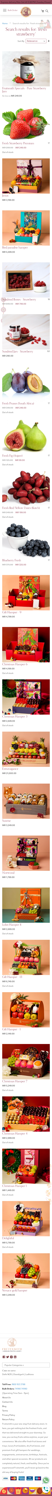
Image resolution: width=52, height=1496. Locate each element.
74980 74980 (21, 1388)
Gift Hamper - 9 (11, 612)
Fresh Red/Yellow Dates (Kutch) (21, 508)
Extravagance (10, 768)
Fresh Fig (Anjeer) (12, 455)
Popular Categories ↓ (14, 1365)
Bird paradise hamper (15, 247)
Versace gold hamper (14, 1290)
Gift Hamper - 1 (11, 1029)
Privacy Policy (8, 1415)
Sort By (21, 41)
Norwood (8, 872)
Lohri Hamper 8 (11, 924)
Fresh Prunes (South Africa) (18, 403)
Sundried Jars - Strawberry (17, 351)
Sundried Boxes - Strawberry (19, 299)
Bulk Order (13, 10)
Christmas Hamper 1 (14, 1186)
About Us (6, 1397)
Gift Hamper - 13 (12, 977)
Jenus (5, 195)
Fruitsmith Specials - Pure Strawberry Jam (24, 90)
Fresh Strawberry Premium (18, 143)
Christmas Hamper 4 (14, 1133)
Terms (5, 1410)
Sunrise (6, 820)
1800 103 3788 (18, 1384)
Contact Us (7, 1401)
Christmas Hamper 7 (14, 1081)
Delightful (8, 1238)
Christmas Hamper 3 (14, 716)
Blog (4, 1406)
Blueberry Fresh (11, 560)
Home (5, 23)
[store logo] (26, 11)
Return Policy (8, 1419)
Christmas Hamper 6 (14, 664)
